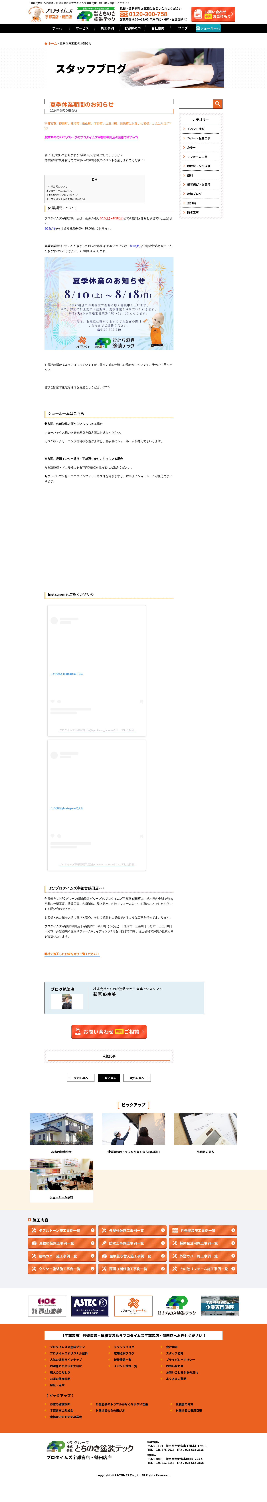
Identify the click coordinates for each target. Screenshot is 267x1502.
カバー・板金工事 (198, 138)
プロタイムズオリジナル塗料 (69, 1353)
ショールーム (210, 28)
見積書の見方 (184, 1404)
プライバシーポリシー (180, 1359)
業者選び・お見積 (198, 184)
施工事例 (107, 28)
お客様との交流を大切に (66, 1366)
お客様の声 (132, 28)
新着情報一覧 (122, 1359)
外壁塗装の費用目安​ (189, 1410)
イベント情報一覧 (125, 1366)
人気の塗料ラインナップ (66, 1359)
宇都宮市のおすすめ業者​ (66, 1417)
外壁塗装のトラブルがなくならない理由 (122, 1404)
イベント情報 (196, 129)
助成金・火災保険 (198, 166)
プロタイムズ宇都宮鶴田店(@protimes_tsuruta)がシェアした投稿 (96, 730)
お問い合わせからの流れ (182, 1372)
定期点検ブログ (124, 1353)
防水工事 (193, 212)
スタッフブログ (124, 1347)
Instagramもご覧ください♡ (62, 194)
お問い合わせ (174, 1366)
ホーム (57, 28)
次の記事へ (137, 1078)
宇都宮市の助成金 (61, 1410)
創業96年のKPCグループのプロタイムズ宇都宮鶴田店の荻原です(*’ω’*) (91, 137)
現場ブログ (194, 194)
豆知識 (191, 203)
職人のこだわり (60, 1372)
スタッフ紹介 (174, 1353)
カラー (191, 147)
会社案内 (157, 28)
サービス (82, 28)
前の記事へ (81, 1078)
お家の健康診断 (60, 1378)
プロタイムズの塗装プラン (67, 1347)
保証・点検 (57, 1385)
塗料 (190, 175)
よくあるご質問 (176, 1378)
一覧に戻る (109, 1078)
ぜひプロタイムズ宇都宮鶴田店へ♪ (65, 199)
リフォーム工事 (197, 156)
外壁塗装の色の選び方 (110, 1410)
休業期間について (56, 186)
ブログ (183, 28)
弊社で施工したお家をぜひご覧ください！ (72, 953)
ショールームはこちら (59, 190)
